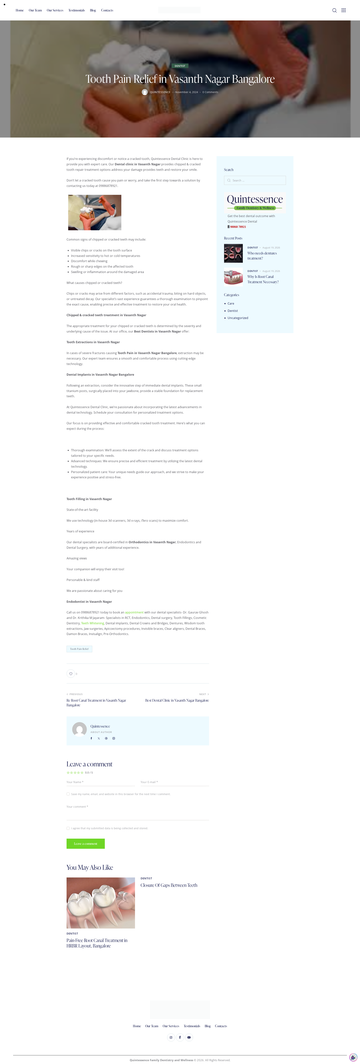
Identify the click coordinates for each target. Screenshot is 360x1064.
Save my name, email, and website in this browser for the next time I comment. (121, 794)
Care (231, 303)
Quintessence (100, 726)
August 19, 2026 (271, 247)
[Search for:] (255, 180)
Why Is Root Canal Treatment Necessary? (263, 279)
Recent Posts (233, 238)
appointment (134, 612)
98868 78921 (238, 226)
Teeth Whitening (92, 623)
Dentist (180, 65)
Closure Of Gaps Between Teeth (169, 885)
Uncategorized (238, 318)
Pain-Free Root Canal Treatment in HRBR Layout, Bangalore (97, 943)
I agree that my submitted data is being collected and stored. (109, 828)
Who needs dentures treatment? (262, 256)
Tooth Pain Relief (79, 649)
